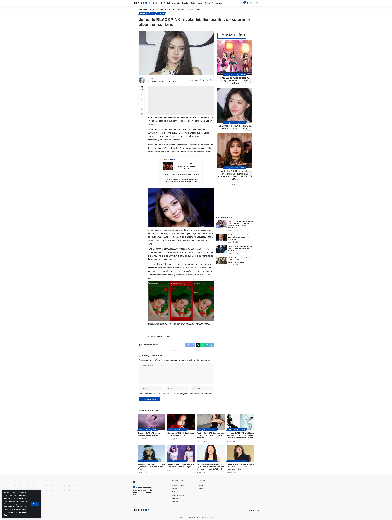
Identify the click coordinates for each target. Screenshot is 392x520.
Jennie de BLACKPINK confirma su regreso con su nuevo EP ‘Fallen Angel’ (151, 467)
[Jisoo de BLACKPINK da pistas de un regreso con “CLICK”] (181, 422)
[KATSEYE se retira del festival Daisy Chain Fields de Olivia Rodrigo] (234, 57)
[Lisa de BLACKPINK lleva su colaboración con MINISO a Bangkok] (168, 166)
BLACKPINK (161, 336)
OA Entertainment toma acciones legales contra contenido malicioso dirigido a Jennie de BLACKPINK (210, 467)
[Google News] (257, 510)
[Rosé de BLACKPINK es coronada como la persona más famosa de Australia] (211, 422)
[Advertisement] (181, 100)
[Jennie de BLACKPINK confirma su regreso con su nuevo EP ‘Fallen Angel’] (151, 453)
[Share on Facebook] (200, 80)
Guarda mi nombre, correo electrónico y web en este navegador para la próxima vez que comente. (176, 394)
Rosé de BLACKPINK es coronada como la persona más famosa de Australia (210, 435)
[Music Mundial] (141, 3)
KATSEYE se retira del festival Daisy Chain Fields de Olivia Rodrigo (234, 80)
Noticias (161, 13)
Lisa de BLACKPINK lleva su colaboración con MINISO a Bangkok (187, 166)
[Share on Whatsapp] (206, 80)
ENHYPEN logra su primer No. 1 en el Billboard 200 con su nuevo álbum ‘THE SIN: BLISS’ (240, 260)
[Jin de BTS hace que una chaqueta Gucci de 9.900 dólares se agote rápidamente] (221, 249)
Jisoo (168, 336)
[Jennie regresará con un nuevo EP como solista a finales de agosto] (181, 453)
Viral (243, 74)
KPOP (152, 13)
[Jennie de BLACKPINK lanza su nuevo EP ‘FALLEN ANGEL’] (151, 422)
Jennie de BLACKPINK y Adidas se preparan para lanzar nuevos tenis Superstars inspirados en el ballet (240, 435)
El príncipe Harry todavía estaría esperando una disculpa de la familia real (239, 237)
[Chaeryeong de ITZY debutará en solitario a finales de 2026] (234, 105)
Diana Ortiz (150, 79)
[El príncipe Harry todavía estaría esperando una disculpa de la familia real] (221, 237)
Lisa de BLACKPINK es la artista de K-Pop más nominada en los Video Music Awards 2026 (240, 467)
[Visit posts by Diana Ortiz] (142, 80)
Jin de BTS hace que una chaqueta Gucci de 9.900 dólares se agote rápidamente (240, 248)
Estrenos (144, 13)
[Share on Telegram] (209, 80)
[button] (35, 504)
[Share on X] (203, 80)
